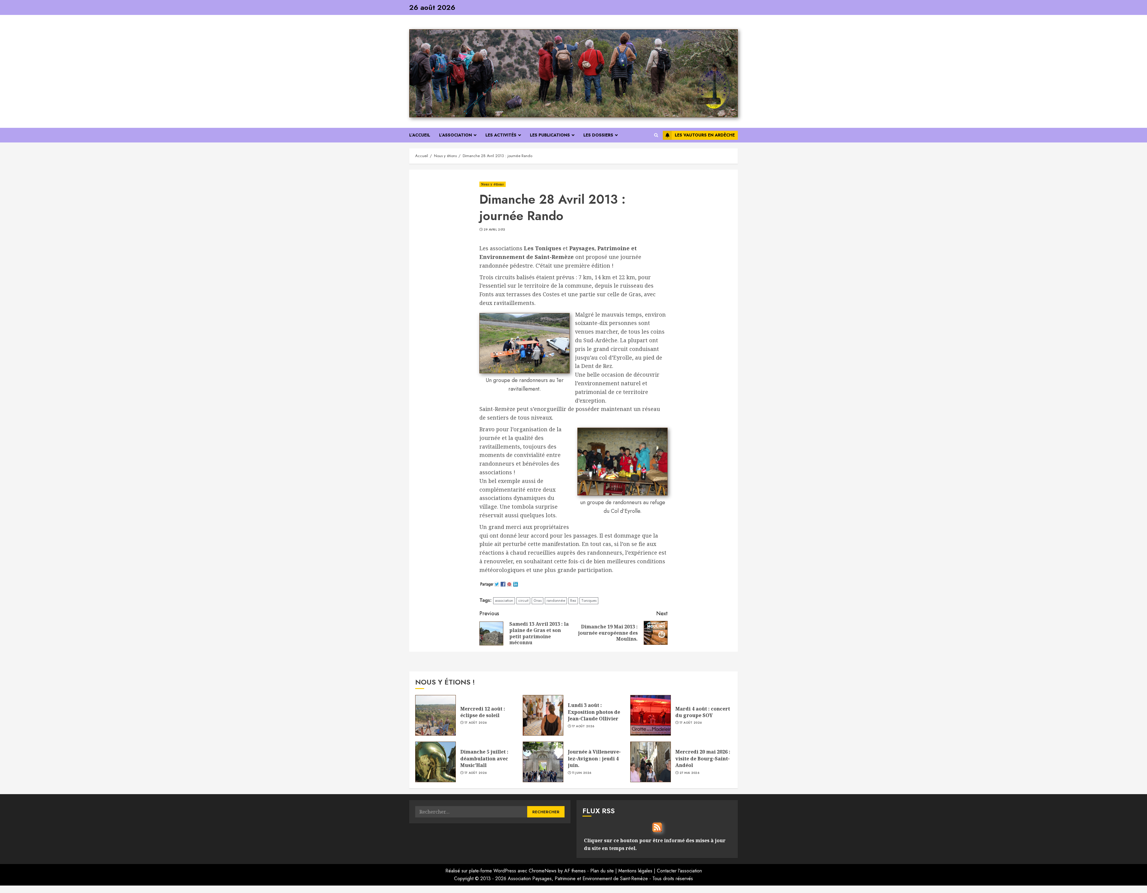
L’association (455, 135)
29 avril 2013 (494, 230)
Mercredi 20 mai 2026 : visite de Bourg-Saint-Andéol (702, 758)
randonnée (556, 600)
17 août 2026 (475, 723)
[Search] (656, 135)
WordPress (504, 870)
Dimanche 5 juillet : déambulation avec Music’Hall (484, 758)
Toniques (588, 600)
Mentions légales (635, 870)
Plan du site (602, 870)
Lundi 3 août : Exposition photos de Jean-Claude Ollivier (594, 712)
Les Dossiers (598, 135)
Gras (537, 600)
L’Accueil (419, 135)
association (504, 600)
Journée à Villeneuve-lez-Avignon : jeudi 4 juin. (594, 758)
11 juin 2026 (581, 773)
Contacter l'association (679, 870)
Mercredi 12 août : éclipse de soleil (482, 712)
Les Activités (500, 135)
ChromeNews (542, 870)
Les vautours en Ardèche (705, 135)
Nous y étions (492, 184)
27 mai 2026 (689, 773)
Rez (573, 600)
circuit (523, 600)
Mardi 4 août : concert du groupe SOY (702, 712)
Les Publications (550, 135)
